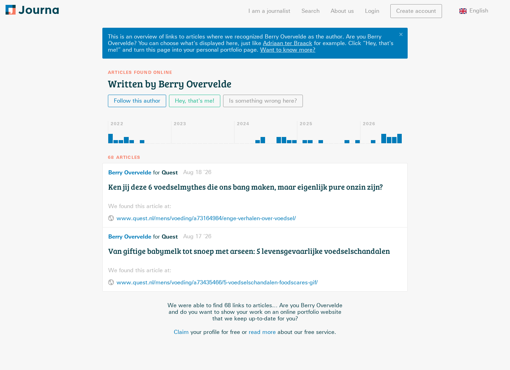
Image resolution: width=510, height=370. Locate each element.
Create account (416, 11)
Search (310, 11)
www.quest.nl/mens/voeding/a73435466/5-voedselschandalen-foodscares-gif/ (217, 282)
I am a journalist (269, 11)
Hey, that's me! (194, 100)
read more (262, 332)
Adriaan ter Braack (287, 43)
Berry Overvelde (129, 172)
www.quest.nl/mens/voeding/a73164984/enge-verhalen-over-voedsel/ (206, 218)
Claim (181, 332)
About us (342, 11)
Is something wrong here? (263, 100)
